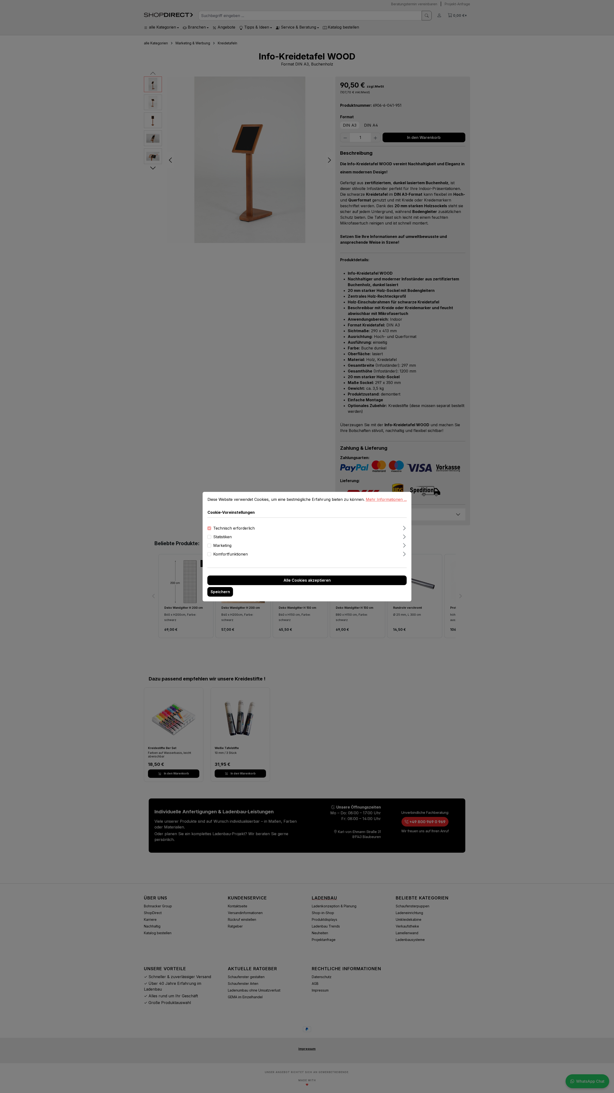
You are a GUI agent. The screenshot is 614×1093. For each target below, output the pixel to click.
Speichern (220, 591)
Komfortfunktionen (230, 554)
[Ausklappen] (404, 527)
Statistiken (222, 536)
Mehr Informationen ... (386, 499)
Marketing (222, 545)
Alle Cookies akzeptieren (307, 580)
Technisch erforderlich (234, 528)
